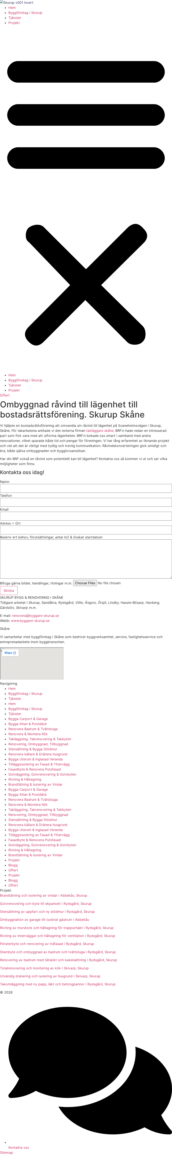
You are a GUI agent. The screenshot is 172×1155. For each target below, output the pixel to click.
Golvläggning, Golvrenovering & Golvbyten (42, 774)
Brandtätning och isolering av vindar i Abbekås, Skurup (43, 895)
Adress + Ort (10, 523)
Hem (12, 7)
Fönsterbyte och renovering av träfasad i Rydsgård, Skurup (47, 944)
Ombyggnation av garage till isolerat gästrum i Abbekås (44, 919)
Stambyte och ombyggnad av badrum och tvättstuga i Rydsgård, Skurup (58, 952)
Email (4, 509)
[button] (86, 199)
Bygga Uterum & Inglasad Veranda (35, 759)
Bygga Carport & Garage (28, 719)
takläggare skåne (99, 430)
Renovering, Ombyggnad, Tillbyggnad (38, 744)
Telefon (6, 495)
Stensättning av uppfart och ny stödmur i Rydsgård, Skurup (47, 911)
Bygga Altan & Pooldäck (27, 724)
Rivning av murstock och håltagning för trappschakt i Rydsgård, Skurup (57, 928)
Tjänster (14, 18)
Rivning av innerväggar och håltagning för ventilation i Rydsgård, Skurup (57, 936)
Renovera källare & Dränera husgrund (37, 754)
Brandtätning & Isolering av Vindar (35, 784)
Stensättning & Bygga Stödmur (32, 749)
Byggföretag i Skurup (25, 13)
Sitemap (6, 1152)
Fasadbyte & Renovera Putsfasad (34, 769)
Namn (4, 481)
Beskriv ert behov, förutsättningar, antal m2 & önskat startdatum (51, 537)
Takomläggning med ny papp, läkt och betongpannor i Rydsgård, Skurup (58, 984)
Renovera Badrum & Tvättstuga (33, 729)
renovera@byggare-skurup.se (35, 615)
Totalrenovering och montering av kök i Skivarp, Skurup (44, 968)
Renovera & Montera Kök (28, 734)
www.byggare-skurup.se (30, 620)
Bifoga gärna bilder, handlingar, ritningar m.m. (36, 583)
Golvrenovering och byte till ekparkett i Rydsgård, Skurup (46, 903)
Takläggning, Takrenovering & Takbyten (39, 739)
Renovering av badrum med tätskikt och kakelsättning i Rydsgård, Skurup (58, 960)
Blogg (13, 865)
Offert (13, 870)
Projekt (14, 23)
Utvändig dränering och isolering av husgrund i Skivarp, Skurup (50, 976)
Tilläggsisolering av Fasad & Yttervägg (39, 764)
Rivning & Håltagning (24, 779)
